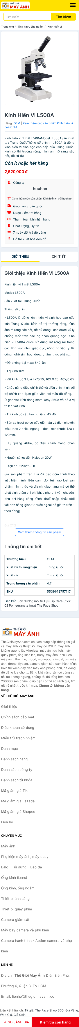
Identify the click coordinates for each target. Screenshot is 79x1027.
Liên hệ (7, 822)
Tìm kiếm (63, 17)
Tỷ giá (29, 1010)
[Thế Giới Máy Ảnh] (23, 631)
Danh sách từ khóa (16, 780)
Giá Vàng (71, 1010)
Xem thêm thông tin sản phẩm (39, 532)
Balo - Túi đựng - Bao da (21, 867)
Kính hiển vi (55, 26)
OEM (17, 123)
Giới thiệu (20, 256)
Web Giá (6, 1015)
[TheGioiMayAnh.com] (21, 5)
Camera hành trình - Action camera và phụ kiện (36, 945)
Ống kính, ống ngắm (30, 26)
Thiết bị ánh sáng (15, 898)
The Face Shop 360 (49, 1010)
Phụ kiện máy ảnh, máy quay (24, 856)
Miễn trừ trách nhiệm (18, 738)
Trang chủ (7, 26)
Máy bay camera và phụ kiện (25, 930)
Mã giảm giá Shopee (18, 811)
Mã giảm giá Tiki (15, 790)
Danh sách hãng (14, 759)
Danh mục (9, 748)
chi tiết (59, 256)
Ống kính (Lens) (14, 877)
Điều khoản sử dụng (17, 727)
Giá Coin (19, 1015)
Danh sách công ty (16, 769)
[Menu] (73, 5)
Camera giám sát (15, 919)
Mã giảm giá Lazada (18, 801)
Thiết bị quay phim (16, 909)
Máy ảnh (8, 846)
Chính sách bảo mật (17, 717)
